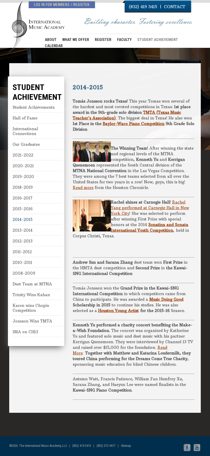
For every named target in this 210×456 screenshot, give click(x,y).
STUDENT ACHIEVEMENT (157, 39)
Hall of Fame (25, 118)
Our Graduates (26, 144)
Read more (83, 187)
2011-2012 (22, 251)
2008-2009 (24, 273)
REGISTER (103, 39)
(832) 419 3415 (143, 6)
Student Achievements (34, 107)
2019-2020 (23, 176)
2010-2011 (22, 262)
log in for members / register (62, 5)
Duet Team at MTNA (32, 284)
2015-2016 (23, 208)
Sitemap (126, 446)
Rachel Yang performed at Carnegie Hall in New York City (150, 208)
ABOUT (51, 39)
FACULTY (124, 39)
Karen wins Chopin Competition (31, 308)
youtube (197, 448)
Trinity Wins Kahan (31, 294)
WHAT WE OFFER (75, 39)
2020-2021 (23, 165)
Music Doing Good (166, 299)
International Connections (25, 131)
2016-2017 (22, 198)
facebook (187, 448)
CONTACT (174, 6)
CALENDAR (54, 45)
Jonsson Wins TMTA (32, 321)
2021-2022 (23, 155)
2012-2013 (23, 241)
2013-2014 (23, 230)
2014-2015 (23, 219)
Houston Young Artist (118, 310)
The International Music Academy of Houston (36, 24)
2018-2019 (23, 187)
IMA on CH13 (25, 331)
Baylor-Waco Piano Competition (133, 123)
